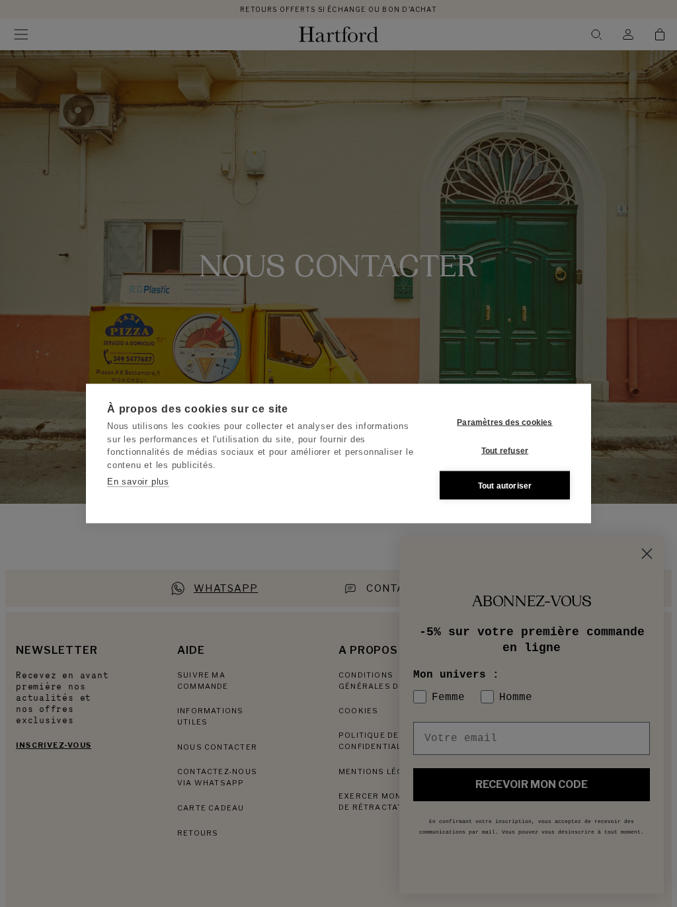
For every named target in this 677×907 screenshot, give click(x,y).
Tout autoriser (505, 485)
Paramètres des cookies (504, 421)
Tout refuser (504, 450)
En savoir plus (138, 482)
